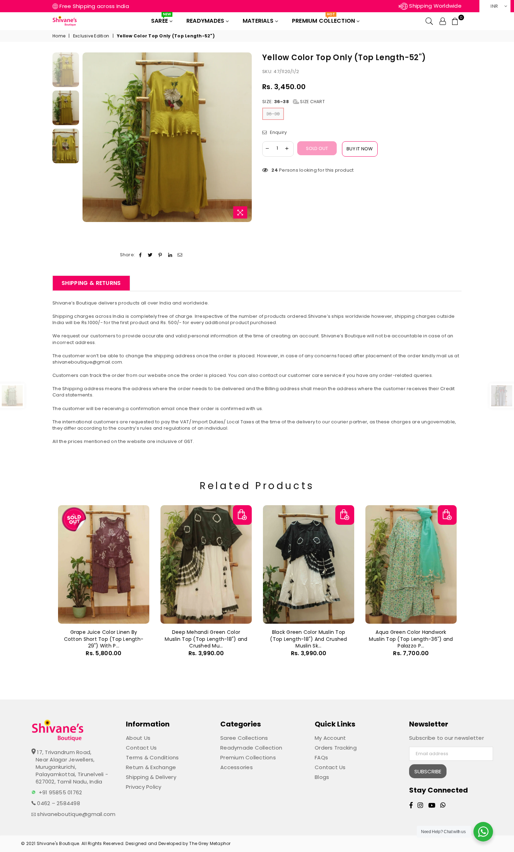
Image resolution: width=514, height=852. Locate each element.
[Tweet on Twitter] (150, 255)
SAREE (161, 19)
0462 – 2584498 (58, 803)
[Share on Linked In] (170, 255)
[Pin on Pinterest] (160, 255)
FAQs (321, 757)
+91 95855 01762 (60, 792)
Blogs (322, 777)
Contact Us (141, 747)
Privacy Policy (144, 786)
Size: (293, 102)
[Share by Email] (180, 255)
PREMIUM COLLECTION (324, 19)
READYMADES (206, 21)
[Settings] (442, 21)
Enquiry (278, 132)
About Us (138, 738)
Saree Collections (244, 738)
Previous (89, 137)
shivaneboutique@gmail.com (76, 814)
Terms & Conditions (152, 757)
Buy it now (360, 148)
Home (58, 36)
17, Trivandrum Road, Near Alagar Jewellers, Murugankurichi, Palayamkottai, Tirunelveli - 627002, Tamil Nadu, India (72, 767)
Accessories (236, 767)
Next (246, 137)
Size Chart (312, 102)
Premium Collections (248, 757)
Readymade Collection (251, 747)
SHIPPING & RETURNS (91, 283)
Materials (259, 21)
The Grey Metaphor (209, 843)
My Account (330, 738)
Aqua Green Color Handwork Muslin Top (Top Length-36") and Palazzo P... (411, 639)
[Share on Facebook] (140, 255)
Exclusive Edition (91, 36)
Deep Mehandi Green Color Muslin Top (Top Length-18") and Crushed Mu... (206, 639)
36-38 (273, 114)
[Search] (429, 21)
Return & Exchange (151, 767)
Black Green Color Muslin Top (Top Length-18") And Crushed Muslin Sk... (308, 639)
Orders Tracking (336, 747)
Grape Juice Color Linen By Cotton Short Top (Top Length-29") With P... (104, 639)
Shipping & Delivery (151, 777)
